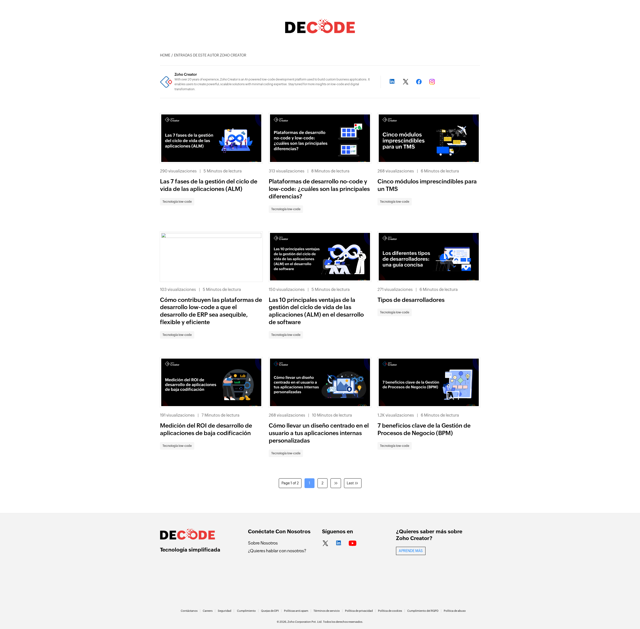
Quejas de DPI (270, 610)
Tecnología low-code (177, 201)
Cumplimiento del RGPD (422, 610)
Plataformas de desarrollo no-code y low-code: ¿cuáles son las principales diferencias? (319, 189)
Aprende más (411, 551)
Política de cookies (390, 610)
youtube (353, 544)
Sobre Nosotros (263, 543)
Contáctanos (189, 610)
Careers (207, 610)
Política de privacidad (359, 610)
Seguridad (224, 610)
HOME (165, 55)
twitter (325, 544)
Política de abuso (455, 610)
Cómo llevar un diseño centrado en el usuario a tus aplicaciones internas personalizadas (319, 433)
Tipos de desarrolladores (411, 300)
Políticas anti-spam (296, 610)
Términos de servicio (327, 610)
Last (350, 483)
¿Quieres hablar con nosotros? (277, 550)
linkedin (339, 544)
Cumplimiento (246, 610)
